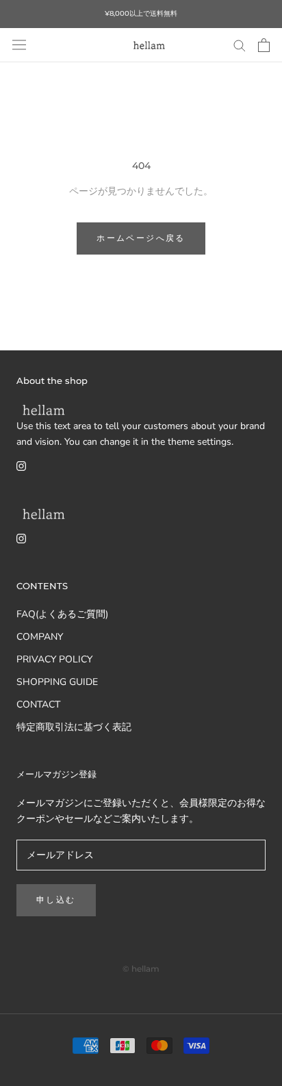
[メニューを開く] (19, 45)
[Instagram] (21, 465)
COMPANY (39, 636)
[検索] (239, 45)
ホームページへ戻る (141, 238)
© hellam (141, 969)
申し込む (56, 899)
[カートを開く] (264, 45)
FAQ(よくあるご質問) (62, 614)
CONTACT (38, 704)
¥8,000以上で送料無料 (141, 13)
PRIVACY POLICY (54, 659)
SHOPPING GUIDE (57, 681)
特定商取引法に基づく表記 (73, 727)
